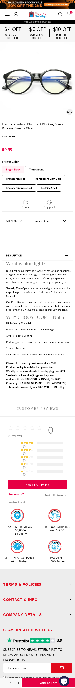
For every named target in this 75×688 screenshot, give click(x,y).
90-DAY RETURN (47, 387)
